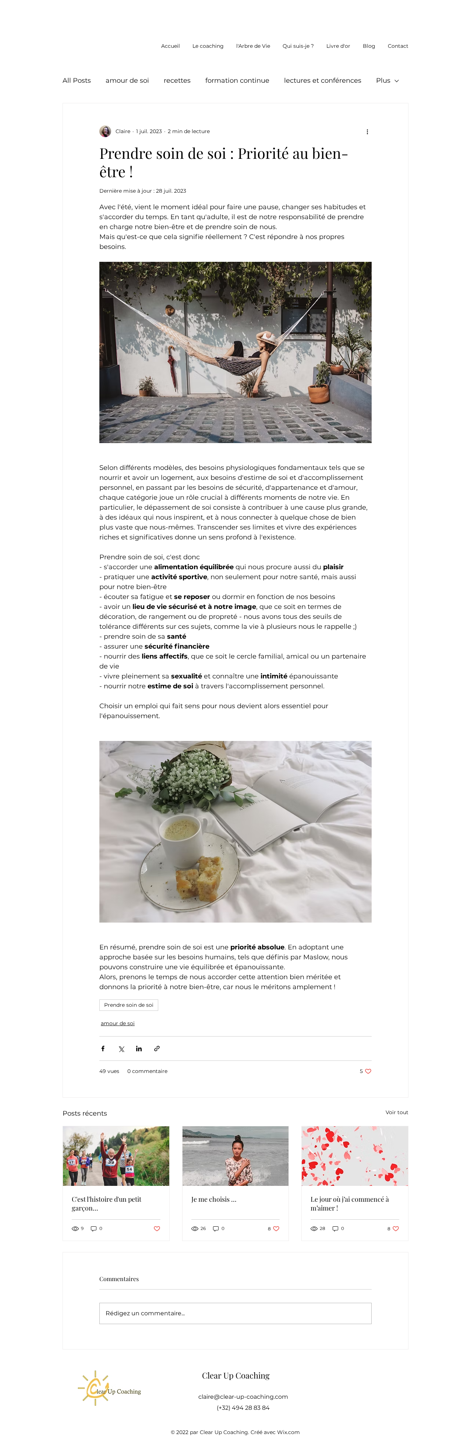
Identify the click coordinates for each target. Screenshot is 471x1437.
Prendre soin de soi (128, 1005)
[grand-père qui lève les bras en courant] (116, 1156)
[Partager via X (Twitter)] (120, 1048)
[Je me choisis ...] (236, 1156)
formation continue (237, 80)
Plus (383, 80)
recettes (177, 80)
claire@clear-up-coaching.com (243, 1396)
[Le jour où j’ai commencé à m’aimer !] (355, 1156)
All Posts (77, 80)
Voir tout (397, 1112)
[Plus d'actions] (367, 131)
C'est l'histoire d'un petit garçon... (106, 1203)
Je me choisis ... (214, 1199)
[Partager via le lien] (156, 1048)
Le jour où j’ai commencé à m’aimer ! (350, 1203)
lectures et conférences (322, 80)
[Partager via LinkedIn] (138, 1048)
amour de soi (127, 80)
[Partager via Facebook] (102, 1048)
